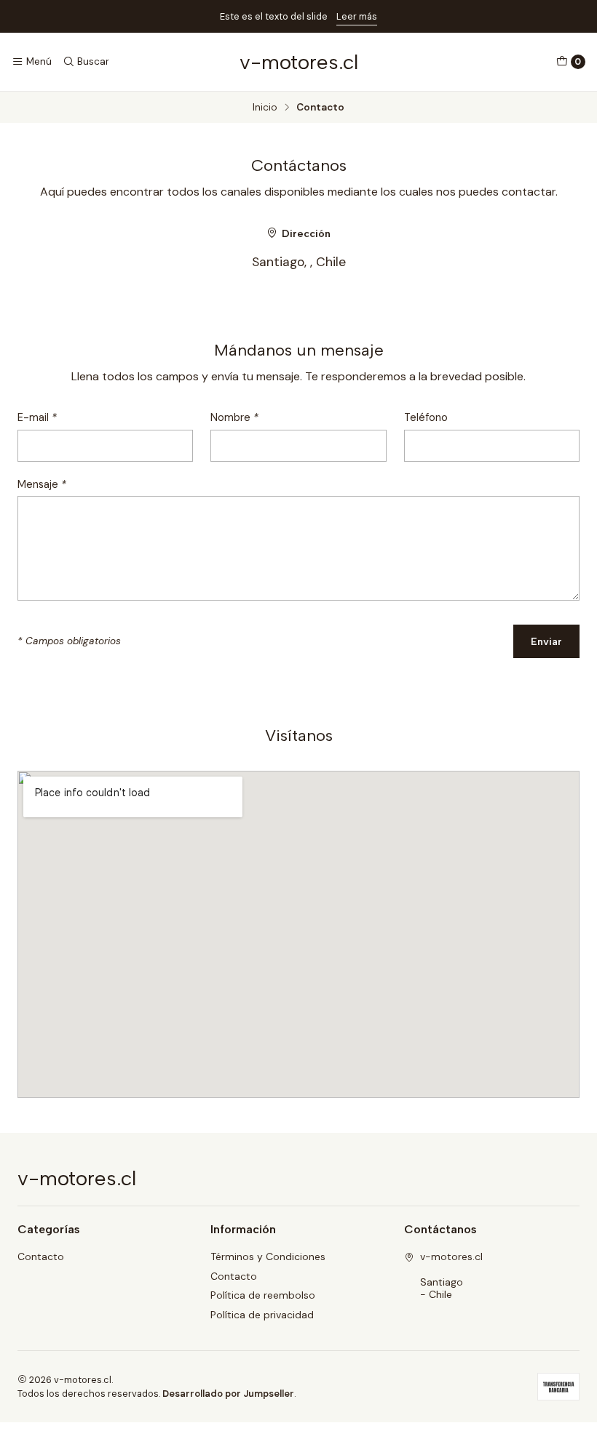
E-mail (37, 417)
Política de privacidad (262, 1314)
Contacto (40, 1256)
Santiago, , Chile (299, 262)
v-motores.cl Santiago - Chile (451, 1276)
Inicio (265, 108)
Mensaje (41, 484)
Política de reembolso (262, 1295)
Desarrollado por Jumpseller (228, 1393)
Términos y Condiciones (267, 1256)
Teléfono (426, 417)
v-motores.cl (299, 62)
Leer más (356, 16)
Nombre (234, 417)
